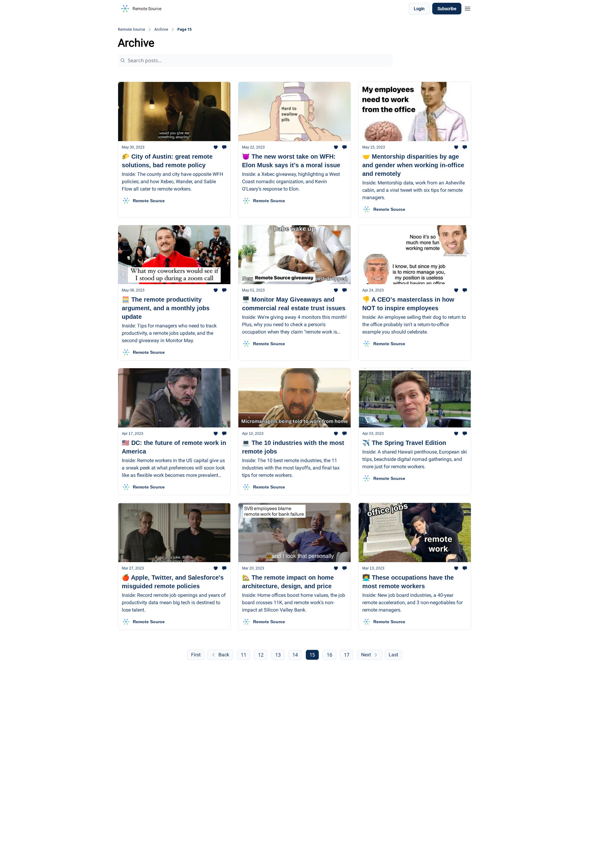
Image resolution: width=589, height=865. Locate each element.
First (196, 655)
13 (278, 654)
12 (261, 654)
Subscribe (446, 8)
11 (243, 654)
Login (419, 8)
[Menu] (467, 7)
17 (346, 654)
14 (295, 654)
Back (223, 655)
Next (366, 655)
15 (312, 654)
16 (329, 654)
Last (393, 655)
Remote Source (131, 29)
